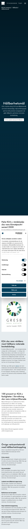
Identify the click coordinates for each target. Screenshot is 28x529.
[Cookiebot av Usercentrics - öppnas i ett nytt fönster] (16, 233)
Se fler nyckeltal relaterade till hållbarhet (14, 119)
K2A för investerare (6, 7)
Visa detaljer (19, 280)
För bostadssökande (12, 3)
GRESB (17, 366)
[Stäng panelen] (25, 233)
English (20, 3)
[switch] (24, 265)
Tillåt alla (14, 285)
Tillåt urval (14, 290)
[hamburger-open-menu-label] (25, 3)
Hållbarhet (15, 7)
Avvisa (14, 294)
